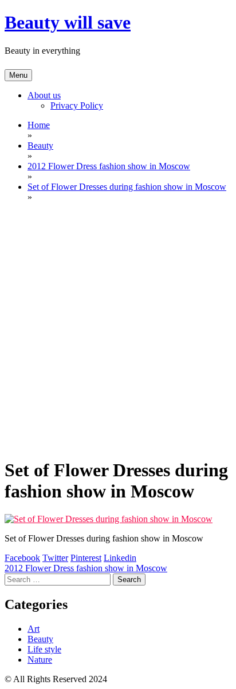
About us (44, 95)
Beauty (40, 639)
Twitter (55, 558)
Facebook (22, 558)
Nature (39, 659)
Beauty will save (68, 22)
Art (33, 629)
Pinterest (85, 558)
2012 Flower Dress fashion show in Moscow (86, 568)
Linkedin (120, 558)
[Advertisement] (118, 329)
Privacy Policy (76, 105)
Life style (44, 649)
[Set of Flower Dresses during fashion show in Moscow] (109, 519)
